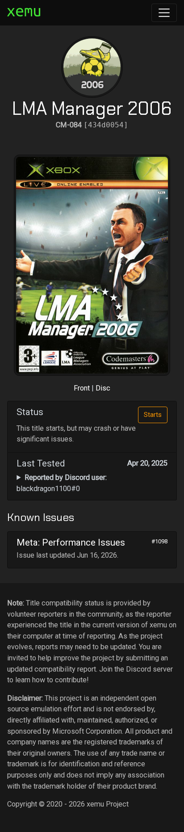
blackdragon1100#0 (61, 483)
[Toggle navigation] (164, 13)
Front (82, 388)
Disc (103, 388)
